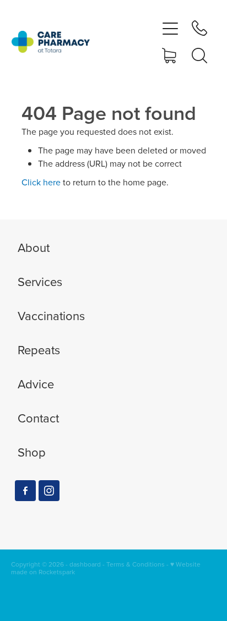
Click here (41, 182)
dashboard (85, 564)
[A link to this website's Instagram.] (49, 490)
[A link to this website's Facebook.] (25, 490)
